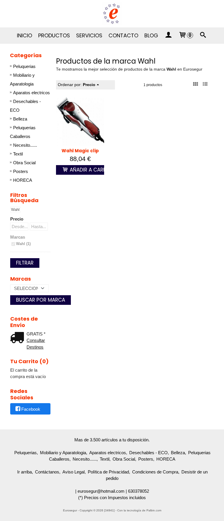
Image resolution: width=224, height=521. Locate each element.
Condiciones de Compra (155, 471)
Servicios (89, 35)
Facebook (30, 409)
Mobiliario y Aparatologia (22, 79)
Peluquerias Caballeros (23, 132)
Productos (54, 35)
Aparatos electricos (31, 92)
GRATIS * (36, 333)
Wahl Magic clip (80, 151)
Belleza (20, 118)
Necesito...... (25, 145)
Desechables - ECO (25, 106)
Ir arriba (24, 471)
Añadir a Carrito (91, 169)
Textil (18, 153)
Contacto (123, 35)
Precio (16, 218)
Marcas (17, 237)
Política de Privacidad (108, 471)
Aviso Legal (73, 471)
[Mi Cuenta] (168, 36)
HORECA (22, 180)
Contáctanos (47, 471)
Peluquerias (24, 66)
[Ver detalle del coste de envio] (18, 338)
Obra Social (24, 162)
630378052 (138, 491)
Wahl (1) (23, 244)
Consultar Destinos (36, 343)
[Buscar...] (203, 36)
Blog (151, 35)
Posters (20, 171)
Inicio (24, 35)
